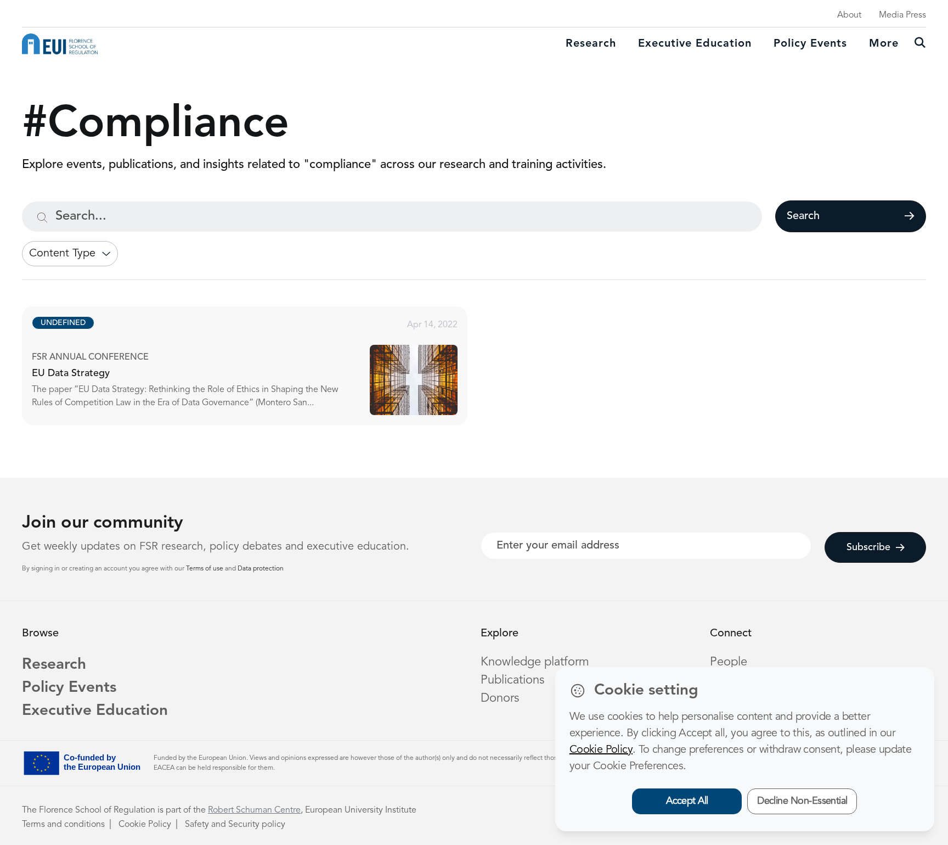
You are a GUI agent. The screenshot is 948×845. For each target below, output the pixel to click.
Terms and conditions (63, 824)
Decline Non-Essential (802, 801)
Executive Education (95, 711)
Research (591, 43)
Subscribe (868, 547)
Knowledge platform (535, 662)
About (849, 15)
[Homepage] (60, 43)
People (728, 662)
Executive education (695, 43)
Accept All (687, 801)
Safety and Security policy (235, 824)
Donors (500, 698)
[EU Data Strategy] (254, 365)
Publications (512, 680)
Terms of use (205, 569)
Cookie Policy (145, 824)
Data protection (261, 569)
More (884, 43)
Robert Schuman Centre (254, 810)
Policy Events (810, 43)
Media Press (902, 15)
